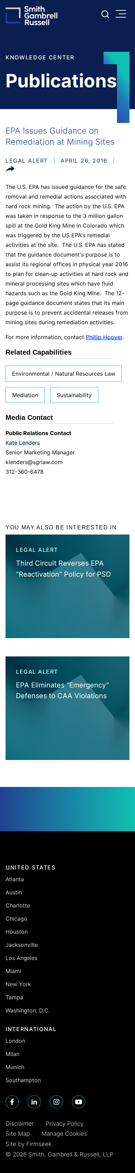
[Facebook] (12, 1101)
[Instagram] (56, 1101)
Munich (15, 1067)
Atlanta (15, 879)
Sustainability (74, 395)
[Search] (105, 14)
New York (18, 984)
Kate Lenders (23, 442)
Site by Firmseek (29, 1144)
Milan (12, 1053)
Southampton (23, 1080)
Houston (17, 931)
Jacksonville (22, 944)
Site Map (18, 1133)
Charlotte (18, 905)
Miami (13, 971)
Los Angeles (21, 957)
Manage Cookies (64, 1133)
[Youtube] (78, 1101)
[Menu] (122, 14)
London (15, 1040)
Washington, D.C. (28, 1010)
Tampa (14, 997)
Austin (14, 892)
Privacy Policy (64, 1123)
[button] (10, 170)
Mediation (25, 395)
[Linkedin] (34, 1101)
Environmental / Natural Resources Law (63, 373)
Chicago (16, 918)
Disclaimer (20, 1123)
